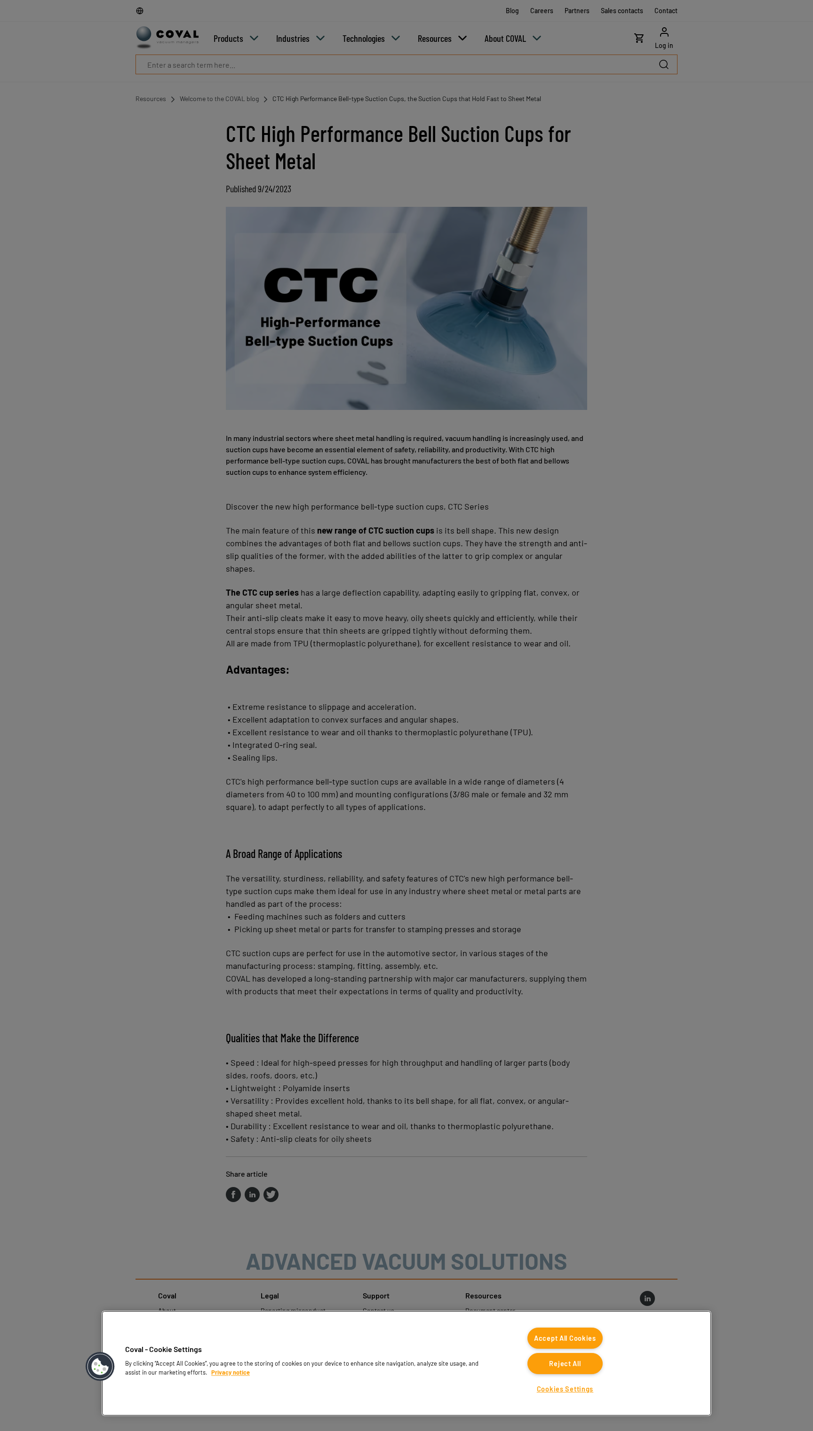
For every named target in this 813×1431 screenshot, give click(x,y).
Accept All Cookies (565, 1338)
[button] (100, 1367)
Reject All (565, 1364)
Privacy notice (230, 1372)
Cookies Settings (565, 1389)
